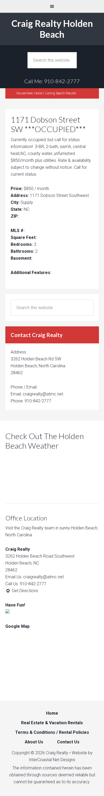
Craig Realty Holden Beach (52, 29)
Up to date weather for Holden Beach (33, 490)
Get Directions (24, 590)
